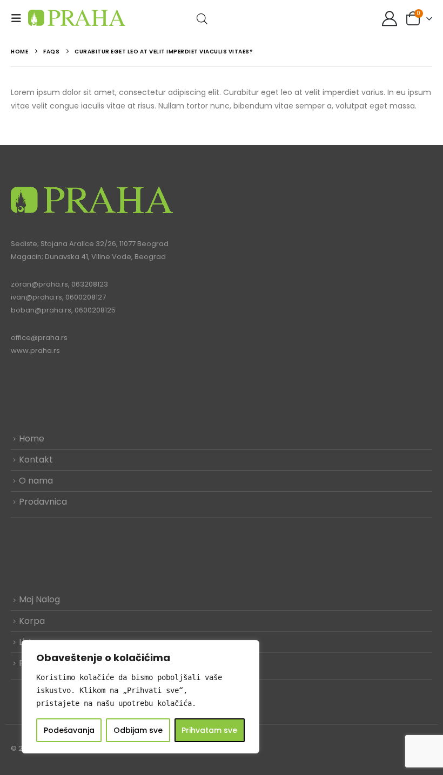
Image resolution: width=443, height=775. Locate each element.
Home (31, 438)
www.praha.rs (35, 350)
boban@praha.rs (41, 310)
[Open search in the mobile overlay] (202, 18)
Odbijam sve (138, 730)
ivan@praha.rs (36, 297)
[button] (19, 18)
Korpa (32, 621)
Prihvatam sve (209, 730)
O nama (36, 480)
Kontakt (36, 459)
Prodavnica (43, 501)
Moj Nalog (39, 599)
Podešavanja (69, 730)
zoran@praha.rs (39, 284)
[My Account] (389, 18)
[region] (140, 696)
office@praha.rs (39, 337)
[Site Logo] (76, 18)
